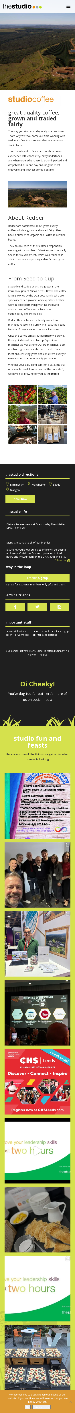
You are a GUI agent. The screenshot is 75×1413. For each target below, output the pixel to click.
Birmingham (17, 484)
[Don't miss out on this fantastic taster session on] (37, 1150)
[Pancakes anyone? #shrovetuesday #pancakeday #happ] (37, 1219)
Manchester (39, 484)
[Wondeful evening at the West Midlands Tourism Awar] (37, 1013)
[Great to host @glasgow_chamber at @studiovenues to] (37, 875)
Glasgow (15, 490)
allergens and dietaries (45, 634)
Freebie (37, 578)
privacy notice (22, 634)
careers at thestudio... (16, 631)
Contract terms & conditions (46, 631)
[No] (70, 1401)
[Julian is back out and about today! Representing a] (37, 944)
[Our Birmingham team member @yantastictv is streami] (37, 806)
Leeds (56, 484)
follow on (61, 560)
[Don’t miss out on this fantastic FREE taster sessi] (37, 1288)
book (20, 499)
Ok (27, 1407)
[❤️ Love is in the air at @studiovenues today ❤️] (37, 1357)
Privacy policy (41, 1407)
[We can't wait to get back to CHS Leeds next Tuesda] (37, 1082)
